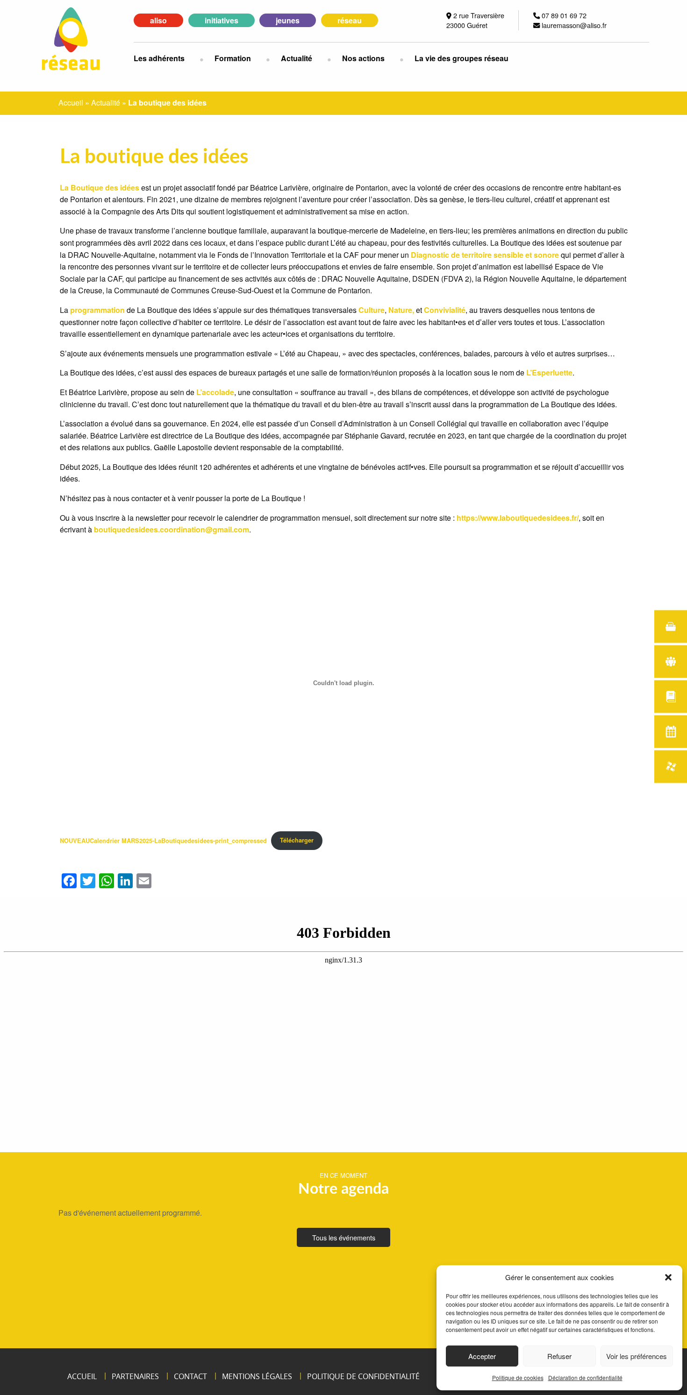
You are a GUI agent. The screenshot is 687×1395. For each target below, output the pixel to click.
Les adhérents (159, 58)
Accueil (70, 102)
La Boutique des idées (99, 187)
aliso (158, 20)
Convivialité (444, 309)
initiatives (221, 20)
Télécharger (297, 840)
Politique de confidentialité (363, 1376)
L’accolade (215, 392)
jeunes (288, 20)
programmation (97, 309)
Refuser (559, 1356)
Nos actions (363, 58)
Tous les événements (343, 1237)
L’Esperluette (549, 372)
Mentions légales (257, 1376)
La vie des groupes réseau (461, 58)
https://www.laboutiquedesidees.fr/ (518, 517)
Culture (371, 309)
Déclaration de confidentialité (585, 1377)
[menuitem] (167, 58)
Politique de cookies (518, 1377)
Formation (233, 58)
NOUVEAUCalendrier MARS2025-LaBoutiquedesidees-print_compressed (163, 840)
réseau (349, 20)
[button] (668, 1277)
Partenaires (135, 1376)
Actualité (296, 58)
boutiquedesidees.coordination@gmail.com (171, 529)
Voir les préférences (636, 1356)
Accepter (482, 1356)
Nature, (401, 309)
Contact (190, 1376)
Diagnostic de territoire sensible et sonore (485, 254)
